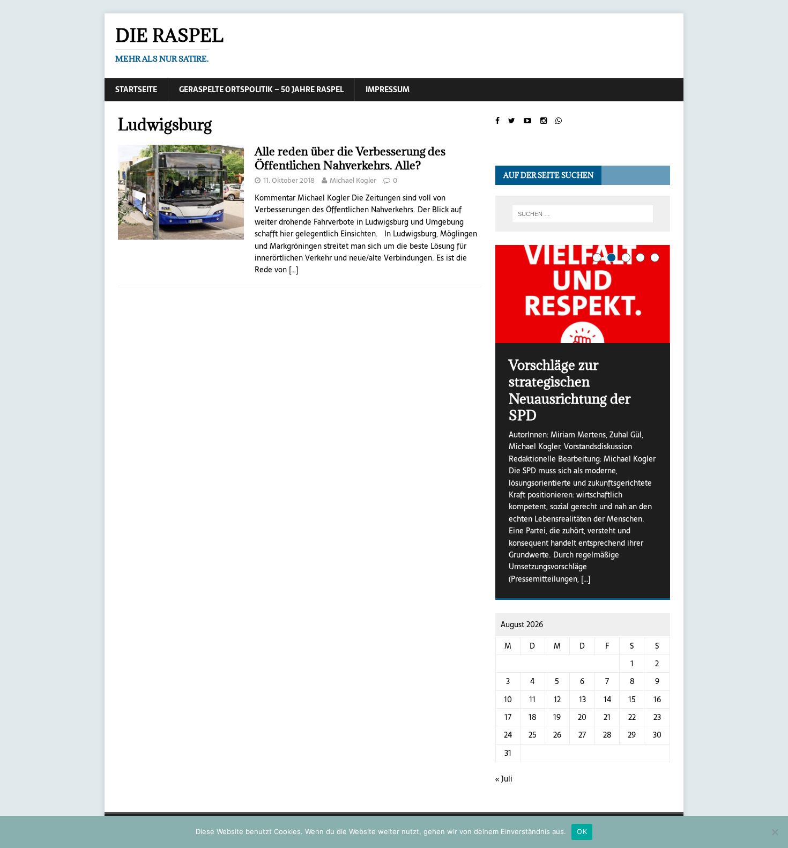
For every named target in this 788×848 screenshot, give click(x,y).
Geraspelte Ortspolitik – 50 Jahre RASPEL (261, 89)
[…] (293, 270)
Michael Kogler (353, 180)
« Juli (503, 779)
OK (582, 831)
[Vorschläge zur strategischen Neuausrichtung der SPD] (582, 294)
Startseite (136, 89)
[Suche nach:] (582, 214)
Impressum (388, 89)
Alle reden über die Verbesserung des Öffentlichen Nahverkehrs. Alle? (350, 158)
